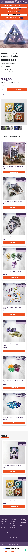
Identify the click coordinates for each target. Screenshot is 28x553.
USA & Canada (13, 14)
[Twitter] (10, 537)
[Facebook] (7, 537)
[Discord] (19, 537)
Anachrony (14, 34)
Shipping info (20, 94)
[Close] (26, 5)
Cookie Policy (13, 519)
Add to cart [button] (14, 172)
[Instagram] (13, 537)
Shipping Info (4, 519)
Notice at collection (8, 551)
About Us (12, 529)
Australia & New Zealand (14, 17)
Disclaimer (12, 521)
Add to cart (18, 89)
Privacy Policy (4, 523)
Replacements (6, 94)
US (21, 1)
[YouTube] (16, 537)
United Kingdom (14, 11)
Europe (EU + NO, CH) (14, 8)
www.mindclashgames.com (14, 534)
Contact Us (12, 527)
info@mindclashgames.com (14, 532)
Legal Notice (4, 521)
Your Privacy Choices (12, 548)
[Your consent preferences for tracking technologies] (25, 550)
